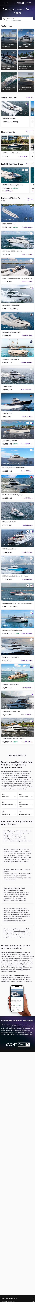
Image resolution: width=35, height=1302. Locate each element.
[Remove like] (26, 113)
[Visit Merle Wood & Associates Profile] (31, 396)
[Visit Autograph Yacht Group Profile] (31, 206)
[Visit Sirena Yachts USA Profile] (31, 531)
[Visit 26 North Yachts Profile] (31, 233)
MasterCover (14, 914)
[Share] (21, 113)
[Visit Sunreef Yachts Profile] (31, 612)
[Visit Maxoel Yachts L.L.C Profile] (31, 341)
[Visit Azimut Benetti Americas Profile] (31, 423)
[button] (17, 1298)
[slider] (17, 114)
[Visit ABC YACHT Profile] (31, 368)
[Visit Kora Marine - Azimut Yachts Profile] (31, 639)
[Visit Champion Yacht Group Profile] (31, 558)
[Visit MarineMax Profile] (31, 287)
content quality (19, 931)
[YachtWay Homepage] (18, 3)
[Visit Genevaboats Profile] (31, 666)
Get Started (29, 2)
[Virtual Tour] (23, 170)
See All (28, 97)
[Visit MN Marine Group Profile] (26, 170)
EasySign (20, 910)
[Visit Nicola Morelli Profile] (31, 314)
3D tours (13, 890)
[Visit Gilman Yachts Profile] (31, 721)
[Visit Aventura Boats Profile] (31, 694)
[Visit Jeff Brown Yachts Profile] (26, 103)
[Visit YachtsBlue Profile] (31, 260)
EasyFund (13, 912)
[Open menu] (3, 3)
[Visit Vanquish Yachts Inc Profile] (31, 585)
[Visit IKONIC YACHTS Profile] (31, 450)
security (27, 1029)
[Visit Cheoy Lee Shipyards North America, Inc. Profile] (31, 477)
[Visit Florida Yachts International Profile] (26, 138)
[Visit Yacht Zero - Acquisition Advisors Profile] (31, 504)
